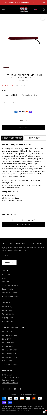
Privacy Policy (7, 307)
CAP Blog (5, 282)
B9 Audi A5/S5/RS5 (9, 343)
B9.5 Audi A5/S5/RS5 (9, 350)
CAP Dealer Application (10, 293)
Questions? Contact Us (10, 383)
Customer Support (8, 380)
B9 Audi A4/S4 (7, 339)
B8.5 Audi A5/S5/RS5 (9, 335)
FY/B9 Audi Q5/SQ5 (9, 354)
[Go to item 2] (15, 68)
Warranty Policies (8, 321)
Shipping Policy (7, 318)
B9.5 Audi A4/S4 (7, 346)
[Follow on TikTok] (20, 389)
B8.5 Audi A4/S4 (7, 332)
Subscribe (9, 263)
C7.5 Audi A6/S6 (7, 361)
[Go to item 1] (6, 68)
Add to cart (23, 121)
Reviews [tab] (5, 214)
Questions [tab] (15, 214)
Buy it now (23, 127)
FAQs (4, 278)
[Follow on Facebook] (3, 389)
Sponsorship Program (10, 285)
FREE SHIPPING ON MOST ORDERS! (14, 2)
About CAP (6, 274)
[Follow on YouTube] (15, 389)
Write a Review (27, 225)
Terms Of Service (8, 314)
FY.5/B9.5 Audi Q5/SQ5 (10, 357)
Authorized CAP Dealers (10, 296)
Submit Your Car (8, 289)
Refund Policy (7, 310)
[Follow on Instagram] (9, 389)
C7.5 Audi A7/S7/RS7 (9, 364)
